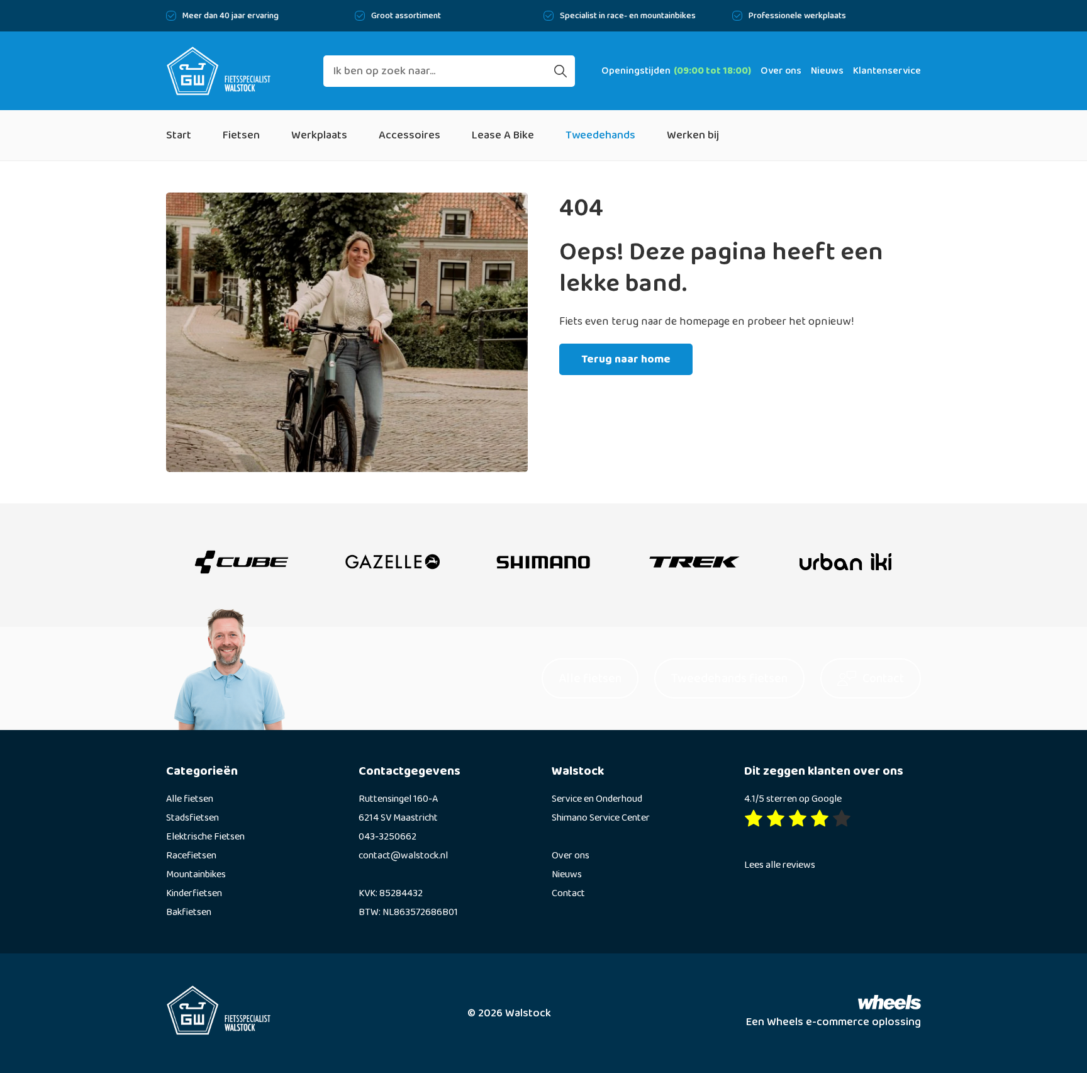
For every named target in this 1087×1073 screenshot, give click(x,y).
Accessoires (409, 135)
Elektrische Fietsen (205, 837)
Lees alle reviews (779, 865)
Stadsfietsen (192, 818)
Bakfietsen (188, 912)
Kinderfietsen (194, 893)
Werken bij (693, 135)
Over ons (781, 71)
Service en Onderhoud (597, 799)
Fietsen (241, 135)
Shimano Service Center (601, 818)
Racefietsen (191, 855)
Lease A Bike (503, 135)
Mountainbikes (196, 874)
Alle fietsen (189, 799)
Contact (568, 893)
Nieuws (827, 71)
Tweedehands (600, 135)
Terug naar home (626, 359)
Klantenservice (887, 71)
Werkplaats (319, 135)
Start (178, 135)
